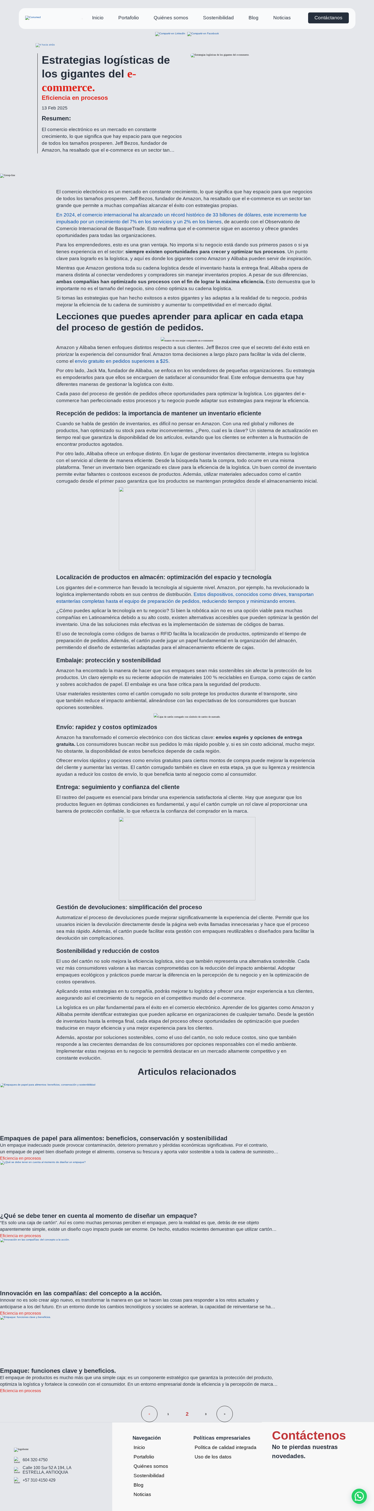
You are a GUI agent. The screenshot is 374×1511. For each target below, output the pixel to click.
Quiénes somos (171, 17)
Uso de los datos (213, 1456)
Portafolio (128, 17)
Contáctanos (328, 17)
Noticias (282, 17)
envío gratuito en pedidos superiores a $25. (122, 361)
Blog (253, 17)
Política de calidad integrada (225, 1447)
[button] (359, 1496)
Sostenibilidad (218, 17)
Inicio (98, 17)
